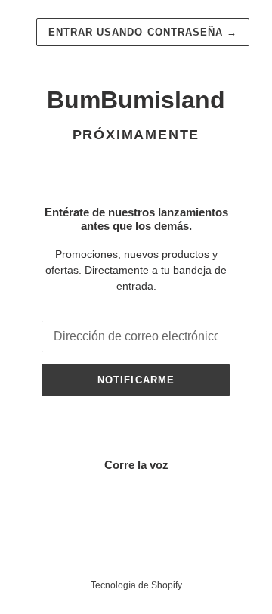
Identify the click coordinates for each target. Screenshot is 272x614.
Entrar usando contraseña (142, 32)
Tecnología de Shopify (136, 585)
